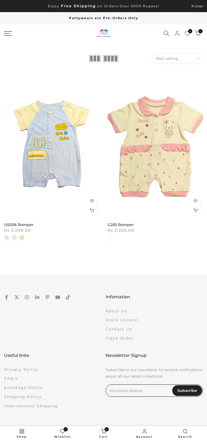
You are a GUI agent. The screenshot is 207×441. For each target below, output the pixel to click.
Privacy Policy (21, 369)
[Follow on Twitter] (16, 297)
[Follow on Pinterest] (47, 297)
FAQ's (11, 378)
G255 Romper (121, 224)
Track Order (120, 338)
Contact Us (119, 329)
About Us (116, 311)
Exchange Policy (23, 387)
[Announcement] (103, 6)
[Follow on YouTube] (57, 297)
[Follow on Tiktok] (67, 297)
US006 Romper (19, 224)
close (11, 6)
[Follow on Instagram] (27, 297)
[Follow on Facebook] (6, 297)
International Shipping (31, 406)
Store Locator (122, 319)
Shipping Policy (23, 396)
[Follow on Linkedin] (37, 297)
